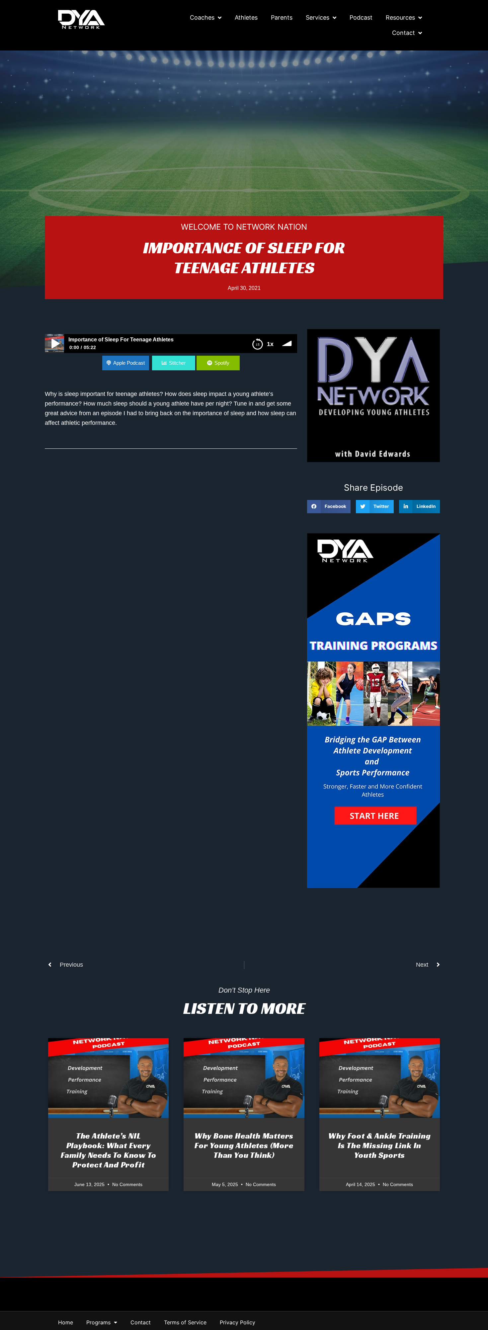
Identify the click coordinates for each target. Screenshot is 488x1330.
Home (65, 1322)
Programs (98, 1322)
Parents (281, 17)
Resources (400, 17)
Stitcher (177, 363)
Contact (403, 32)
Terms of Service (185, 1322)
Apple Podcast (129, 363)
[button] (329, 507)
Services (317, 17)
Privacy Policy (237, 1322)
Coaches (202, 17)
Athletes (246, 17)
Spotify (221, 363)
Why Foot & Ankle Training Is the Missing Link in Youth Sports (379, 1145)
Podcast (361, 17)
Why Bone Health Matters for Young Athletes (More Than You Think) (244, 1145)
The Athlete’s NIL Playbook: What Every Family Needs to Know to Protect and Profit (108, 1150)
